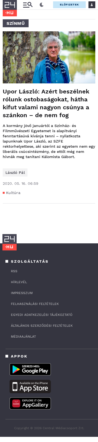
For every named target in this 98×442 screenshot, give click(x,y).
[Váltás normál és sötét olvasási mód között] (41, 5)
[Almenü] (27, 5)
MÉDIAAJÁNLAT (23, 336)
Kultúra (13, 192)
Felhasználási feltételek (35, 304)
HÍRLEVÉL (19, 282)
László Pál (15, 172)
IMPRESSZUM (22, 293)
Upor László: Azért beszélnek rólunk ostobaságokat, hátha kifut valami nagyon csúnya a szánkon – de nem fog (46, 103)
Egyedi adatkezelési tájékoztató (41, 315)
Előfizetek (69, 4)
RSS (14, 271)
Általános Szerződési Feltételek (42, 326)
